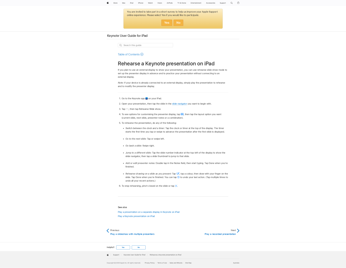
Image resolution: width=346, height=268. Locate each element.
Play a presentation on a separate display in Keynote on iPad (149, 212)
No (178, 22)
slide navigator (179, 103)
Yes (166, 22)
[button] (231, 3)
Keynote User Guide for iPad (127, 36)
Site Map (188, 263)
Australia (236, 263)
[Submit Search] (120, 45)
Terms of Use (162, 263)
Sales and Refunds (176, 263)
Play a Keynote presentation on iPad (136, 216)
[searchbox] (145, 45)
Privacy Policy (150, 263)
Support (116, 255)
